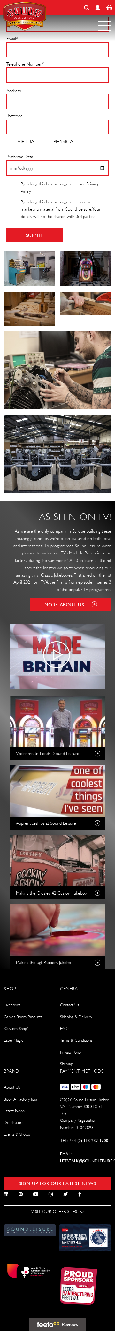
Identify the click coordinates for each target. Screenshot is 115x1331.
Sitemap (66, 1063)
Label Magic (13, 1040)
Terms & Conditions (76, 1040)
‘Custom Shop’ (16, 1028)
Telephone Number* (25, 64)
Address (13, 90)
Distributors (13, 1122)
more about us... (66, 604)
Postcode (14, 115)
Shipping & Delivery (76, 1016)
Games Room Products (23, 1016)
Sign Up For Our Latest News (57, 1183)
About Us (12, 1087)
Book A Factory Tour (20, 1099)
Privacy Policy (70, 1052)
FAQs (64, 1028)
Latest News (14, 1110)
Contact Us (69, 1005)
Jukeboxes (12, 1005)
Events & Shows (17, 1134)
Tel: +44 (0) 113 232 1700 (84, 1140)
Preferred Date (19, 156)
